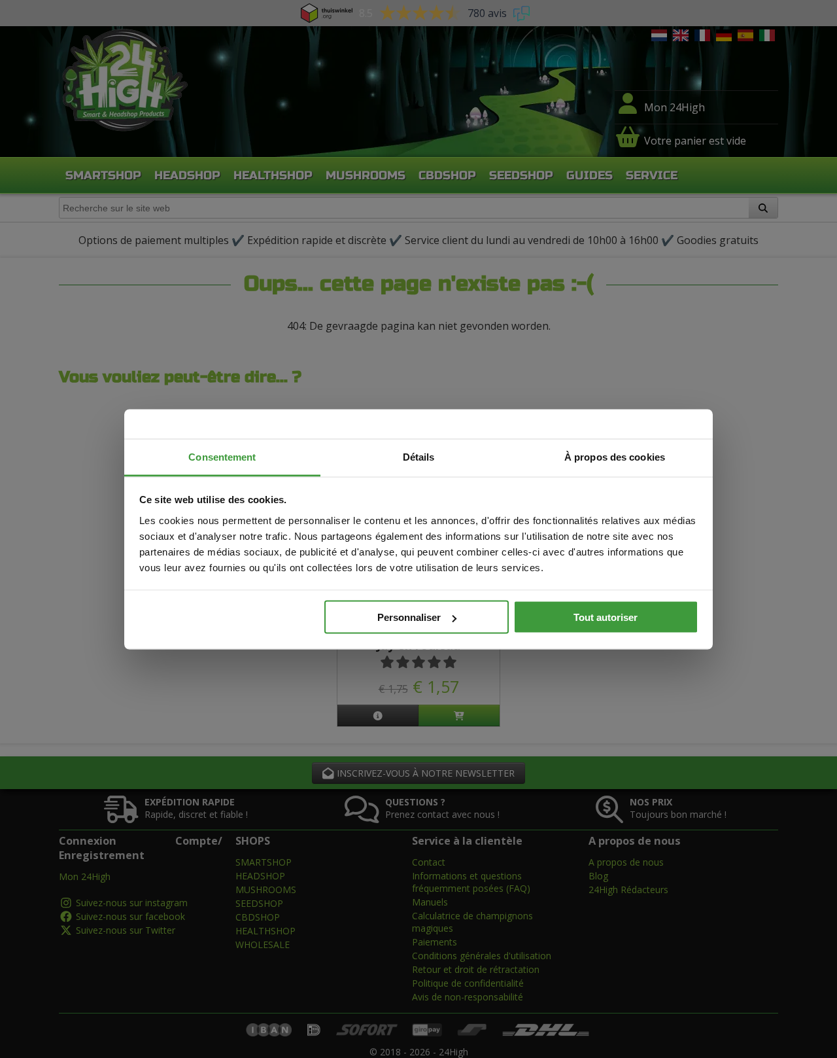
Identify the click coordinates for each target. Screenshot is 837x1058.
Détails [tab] (419, 456)
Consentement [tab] (222, 456)
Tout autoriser (605, 617)
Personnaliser (409, 617)
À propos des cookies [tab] (614, 456)
